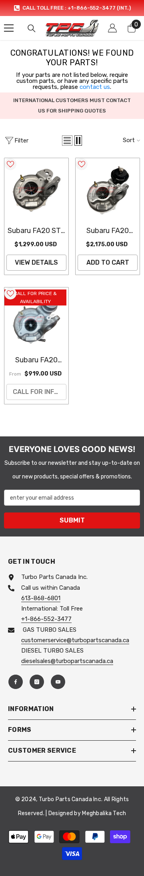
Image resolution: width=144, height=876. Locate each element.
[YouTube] (58, 681)
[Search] (31, 28)
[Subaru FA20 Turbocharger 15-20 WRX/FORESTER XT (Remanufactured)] (36, 319)
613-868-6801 (40, 598)
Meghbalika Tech (104, 813)
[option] (72, 8)
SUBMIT (72, 520)
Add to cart (107, 262)
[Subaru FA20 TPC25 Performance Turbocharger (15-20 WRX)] (108, 190)
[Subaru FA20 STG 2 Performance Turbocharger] (36, 190)
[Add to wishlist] (10, 164)
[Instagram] (36, 681)
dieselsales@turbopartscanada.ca (67, 661)
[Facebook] (15, 681)
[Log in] (112, 28)
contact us (95, 86)
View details (36, 262)
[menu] (9, 28)
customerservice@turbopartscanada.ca (75, 640)
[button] (67, 140)
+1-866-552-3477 (46, 619)
